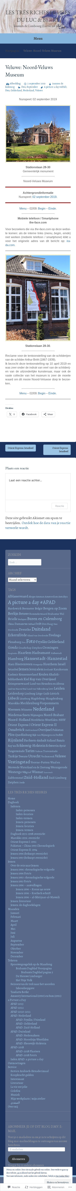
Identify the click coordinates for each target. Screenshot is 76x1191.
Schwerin (52, 745)
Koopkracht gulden (22, 1075)
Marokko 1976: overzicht (25, 838)
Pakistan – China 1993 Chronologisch (33, 846)
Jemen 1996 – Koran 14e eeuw (33, 889)
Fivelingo (55, 635)
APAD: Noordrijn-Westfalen (32, 1040)
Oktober (16, 949)
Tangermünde (16, 751)
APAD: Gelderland (26, 1024)
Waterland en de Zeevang (35, 767)
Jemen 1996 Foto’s (21, 873)
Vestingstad (19, 762)
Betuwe (24, 613)
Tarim (30, 750)
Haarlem (24, 652)
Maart (14, 921)
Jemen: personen (26, 822)
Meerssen (14, 709)
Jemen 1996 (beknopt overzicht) (29, 854)
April (13, 925)
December (17, 956)
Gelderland (16, 90)
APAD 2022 (17, 1008)
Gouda (13, 647)
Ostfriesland (31, 730)
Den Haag (47, 624)
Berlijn (13, 613)
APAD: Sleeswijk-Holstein (31, 1043)
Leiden (59, 688)
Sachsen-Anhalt (35, 740)
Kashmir (13, 674)
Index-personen (25, 810)
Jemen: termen (24, 830)
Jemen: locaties (25, 826)
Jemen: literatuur (21, 901)
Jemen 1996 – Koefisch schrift (33, 893)
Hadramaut (41, 652)
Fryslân (41, 641)
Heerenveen (24, 664)
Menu (38, 38)
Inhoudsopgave (25, 988)
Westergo (15, 772)
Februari (16, 917)
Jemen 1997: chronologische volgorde (32, 877)
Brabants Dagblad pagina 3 (37, 972)
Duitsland (41, 629)
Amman (40, 596)
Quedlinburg (23, 735)
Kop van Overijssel (43, 679)
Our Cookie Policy (62, 1176)
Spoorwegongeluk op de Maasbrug (31, 964)
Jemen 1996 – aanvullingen (26, 885)
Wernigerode (59, 767)
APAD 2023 (17, 1004)
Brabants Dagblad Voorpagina (34, 968)
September (32, 87)
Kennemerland (28, 674)
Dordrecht (13, 630)
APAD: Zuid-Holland (28, 1028)
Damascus (21, 624)
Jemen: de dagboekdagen (25, 905)
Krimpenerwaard (18, 684)
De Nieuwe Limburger (29, 976)
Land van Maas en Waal (17, 688)
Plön (11, 734)
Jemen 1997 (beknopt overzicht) (29, 858)
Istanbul (13, 669)
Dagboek (13, 802)
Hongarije (38, 664)
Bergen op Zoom (55, 608)
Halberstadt (56, 653)
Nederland (28, 90)
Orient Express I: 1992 (23, 842)
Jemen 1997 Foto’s (21, 881)
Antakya (63, 596)
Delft (39, 624)
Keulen (43, 674)
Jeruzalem (36, 669)
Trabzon (39, 751)
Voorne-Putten (40, 762)
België (39, 608)
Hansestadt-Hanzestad (45, 658)
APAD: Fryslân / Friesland (30, 1020)
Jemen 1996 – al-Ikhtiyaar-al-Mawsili (38, 897)
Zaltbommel (15, 778)
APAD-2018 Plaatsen (28, 1051)
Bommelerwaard (38, 614)
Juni (13, 933)
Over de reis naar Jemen (25, 865)
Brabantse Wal (56, 614)
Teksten (12, 960)
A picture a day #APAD (55, 87)
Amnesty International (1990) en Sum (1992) (36, 996)
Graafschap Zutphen (30, 648)
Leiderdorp (16, 693)
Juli (13, 937)
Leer (51, 688)
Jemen (24, 669)
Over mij (13, 1107)
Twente (23, 756)
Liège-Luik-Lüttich (47, 694)
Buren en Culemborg (44, 618)
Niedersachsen (19, 715)
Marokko (14, 703)
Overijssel (45, 730)
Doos (55, 624)
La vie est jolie (19, 1087)
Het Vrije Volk (24, 980)
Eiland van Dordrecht (37, 635)
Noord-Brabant (54, 715)
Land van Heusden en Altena (47, 684)
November (17, 952)
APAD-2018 (17, 1047)
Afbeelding (15, 83)
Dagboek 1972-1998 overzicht (28, 834)
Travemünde (50, 751)
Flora (24, 642)
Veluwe (39, 90)
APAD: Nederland (21, 1016)
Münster (26, 709)
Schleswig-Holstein (30, 745)
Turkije (13, 756)
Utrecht (34, 756)
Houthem (50, 664)
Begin (41, 208)
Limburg (29, 694)
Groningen (50, 647)
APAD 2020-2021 (20, 1012)
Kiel (26, 679)
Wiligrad (26, 772)
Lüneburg (25, 698)
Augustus (16, 941)
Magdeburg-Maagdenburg (47, 698)
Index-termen (24, 818)
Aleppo (32, 596)
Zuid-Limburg (57, 778)
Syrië (62, 746)
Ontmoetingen (16, 1063)
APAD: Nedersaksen (27, 1035)
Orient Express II (44, 724)
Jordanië (48, 669)
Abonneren (18, 1159)
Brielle (12, 619)
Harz (11, 664)
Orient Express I (19, 725)
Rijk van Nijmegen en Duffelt (47, 735)
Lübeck (13, 698)
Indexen (15, 806)
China (11, 624)
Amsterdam (51, 596)
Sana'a (60, 740)
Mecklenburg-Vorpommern (39, 703)
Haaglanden (12, 653)
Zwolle (22, 782)
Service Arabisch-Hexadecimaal (30, 1071)
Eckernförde (17, 635)
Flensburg (14, 642)
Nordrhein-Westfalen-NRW (48, 720)
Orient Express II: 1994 (24, 850)
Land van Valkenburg (37, 688)
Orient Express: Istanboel (20, 448)
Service (12, 1067)
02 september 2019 (44, 196)
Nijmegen (36, 715)
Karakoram (61, 669)
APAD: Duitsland (20, 1032)
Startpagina (12, 51)
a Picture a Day (17, 1000)
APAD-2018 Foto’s (26, 1055)
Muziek (15, 1095)
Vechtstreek (47, 756)
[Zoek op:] (24, 562)
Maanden (13, 909)
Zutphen (13, 782)
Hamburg (16, 658)
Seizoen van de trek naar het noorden (33, 984)
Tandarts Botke (20, 992)
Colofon (15, 1091)
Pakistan (57, 730)
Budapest (22, 619)
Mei (13, 929)
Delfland (31, 624)
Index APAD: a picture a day (27, 1059)
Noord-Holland (19, 719)
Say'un (12, 746)
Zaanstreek (48, 772)
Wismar (37, 772)
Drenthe (25, 629)
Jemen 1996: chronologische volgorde (33, 870)
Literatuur (17, 1083)
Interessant (17, 1079)
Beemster (28, 608)
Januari (15, 913)
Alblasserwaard (18, 596)
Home (11, 798)
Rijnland (16, 740)
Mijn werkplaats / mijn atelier (28, 1099)
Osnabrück (16, 729)
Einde (52, 208)
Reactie (59, 505)
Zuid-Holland (36, 777)
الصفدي (15, 1103)
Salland (51, 741)
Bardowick (15, 608)
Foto (23, 87)
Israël (61, 664)
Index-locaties (24, 814)
